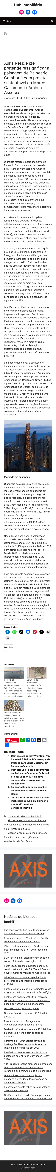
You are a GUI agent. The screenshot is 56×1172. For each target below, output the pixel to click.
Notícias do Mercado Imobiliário (25, 816)
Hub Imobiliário (28, 5)
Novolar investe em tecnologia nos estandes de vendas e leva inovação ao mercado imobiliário (26, 1079)
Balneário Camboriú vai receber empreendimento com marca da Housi (29, 790)
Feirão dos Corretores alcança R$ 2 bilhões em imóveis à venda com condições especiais (27, 1033)
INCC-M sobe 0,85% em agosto (21, 1008)
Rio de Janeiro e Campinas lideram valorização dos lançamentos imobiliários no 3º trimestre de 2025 (26, 824)
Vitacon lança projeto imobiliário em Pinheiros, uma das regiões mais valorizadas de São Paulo (25, 837)
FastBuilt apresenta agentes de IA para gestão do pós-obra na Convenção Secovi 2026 (27, 1056)
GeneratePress (28, 1167)
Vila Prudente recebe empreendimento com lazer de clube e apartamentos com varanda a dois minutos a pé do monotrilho (28, 1067)
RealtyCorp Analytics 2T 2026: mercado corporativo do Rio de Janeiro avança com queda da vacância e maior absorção (27, 1000)
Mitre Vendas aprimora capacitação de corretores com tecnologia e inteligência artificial (26, 981)
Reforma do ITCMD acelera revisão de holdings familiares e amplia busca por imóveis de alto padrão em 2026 (25, 1044)
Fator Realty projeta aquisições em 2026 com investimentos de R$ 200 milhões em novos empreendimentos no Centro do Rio (27, 969)
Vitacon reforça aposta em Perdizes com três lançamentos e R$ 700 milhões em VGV (26, 949)
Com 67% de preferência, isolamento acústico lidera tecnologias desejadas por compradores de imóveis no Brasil (35, 688)
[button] (52, 21)
